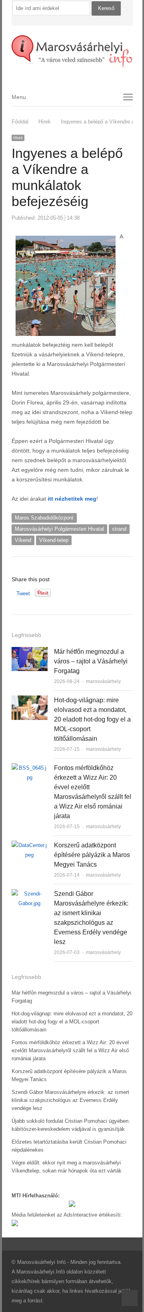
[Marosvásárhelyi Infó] (72, 51)
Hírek (18, 137)
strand (119, 529)
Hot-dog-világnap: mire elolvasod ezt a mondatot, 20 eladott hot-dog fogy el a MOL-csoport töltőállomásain (92, 719)
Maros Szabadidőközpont (44, 518)
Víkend (23, 540)
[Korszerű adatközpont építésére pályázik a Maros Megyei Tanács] (30, 845)
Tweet (23, 593)
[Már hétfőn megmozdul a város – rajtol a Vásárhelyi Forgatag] (30, 652)
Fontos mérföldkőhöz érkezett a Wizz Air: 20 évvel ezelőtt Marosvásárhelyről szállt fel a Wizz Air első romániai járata (70, 1050)
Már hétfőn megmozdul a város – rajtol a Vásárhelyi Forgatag (91, 661)
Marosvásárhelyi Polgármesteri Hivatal (59, 529)
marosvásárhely (103, 681)
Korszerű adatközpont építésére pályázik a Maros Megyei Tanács (92, 855)
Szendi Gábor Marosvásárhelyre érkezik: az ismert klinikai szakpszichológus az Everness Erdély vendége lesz (70, 1100)
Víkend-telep (53, 540)
